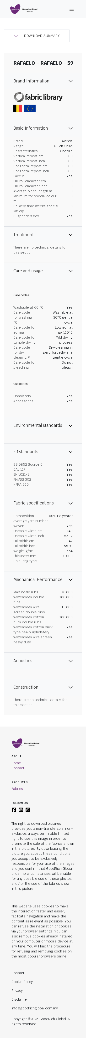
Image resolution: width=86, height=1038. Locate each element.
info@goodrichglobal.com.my (34, 1008)
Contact (17, 768)
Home (16, 763)
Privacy (17, 990)
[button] (37, 36)
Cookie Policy (22, 982)
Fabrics (17, 789)
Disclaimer (19, 999)
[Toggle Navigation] (72, 9)
